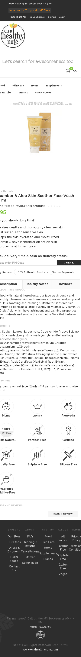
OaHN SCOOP (43, 92)
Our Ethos (14, 542)
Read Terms (60, 644)
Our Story (14, 536)
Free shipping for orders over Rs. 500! (30, 3)
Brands (23, 92)
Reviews (65, 284)
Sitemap (30, 557)
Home (21, 102)
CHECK (69, 262)
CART (76, 70)
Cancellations (30, 551)
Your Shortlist (37, 17)
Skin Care (48, 542)
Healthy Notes (36, 284)
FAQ (30, 536)
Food (48, 536)
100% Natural (55, 102)
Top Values (35, 102)
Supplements (48, 553)
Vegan (63, 574)
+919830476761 (17, 17)
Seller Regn (30, 562)
